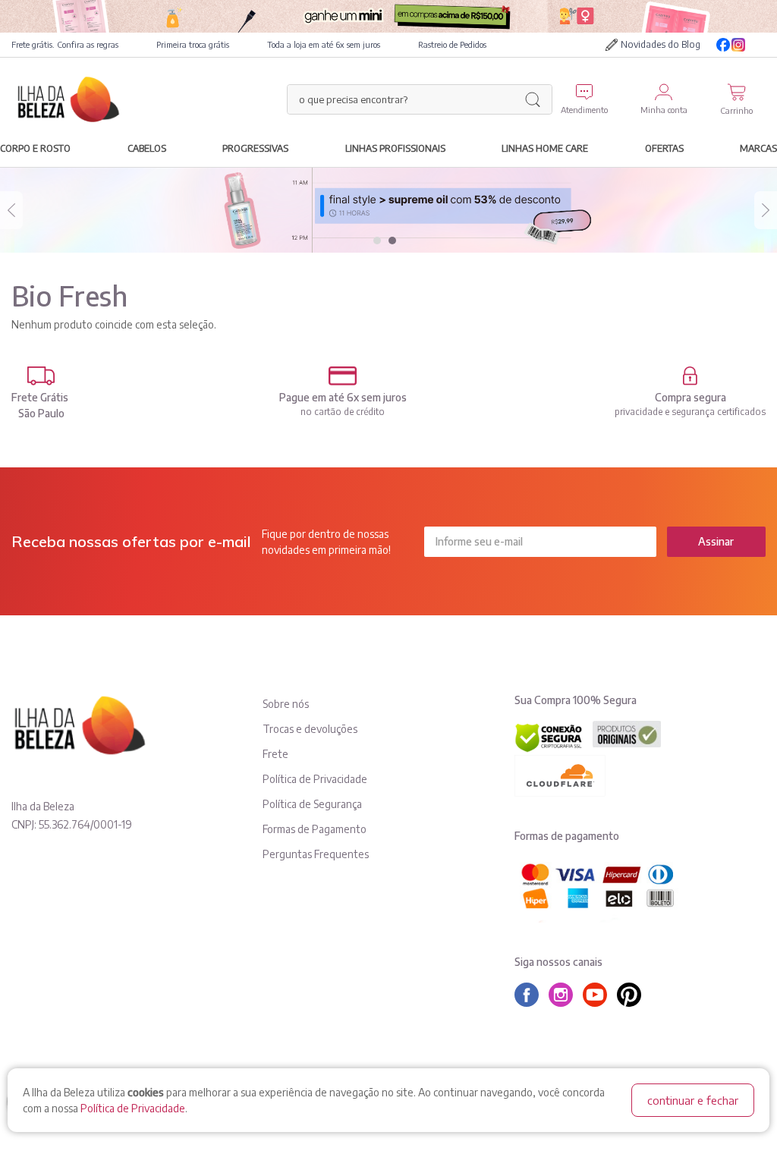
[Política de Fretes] (41, 375)
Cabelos (146, 148)
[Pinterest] (633, 995)
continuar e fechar (692, 1100)
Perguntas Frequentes (316, 854)
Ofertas (664, 148)
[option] (388, 210)
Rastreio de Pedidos (452, 44)
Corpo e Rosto (35, 148)
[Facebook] (723, 44)
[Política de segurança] (690, 375)
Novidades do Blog (660, 44)
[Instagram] (738, 44)
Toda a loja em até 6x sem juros (323, 44)
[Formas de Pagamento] (343, 375)
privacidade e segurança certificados (690, 411)
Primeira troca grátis (192, 44)
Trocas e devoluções (310, 728)
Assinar (716, 541)
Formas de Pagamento (314, 828)
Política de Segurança (312, 803)
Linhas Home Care (545, 148)
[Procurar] (532, 99)
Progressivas (255, 148)
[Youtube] (758, 44)
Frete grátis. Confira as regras (64, 44)
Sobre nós (286, 703)
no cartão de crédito (342, 411)
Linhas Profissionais (395, 148)
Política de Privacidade (132, 1108)
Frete (275, 753)
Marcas (758, 148)
